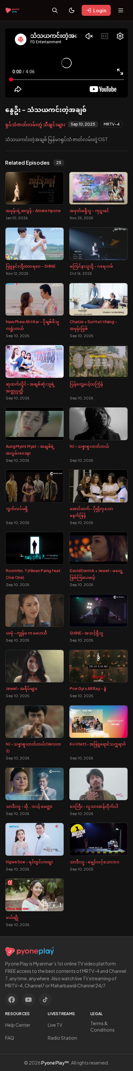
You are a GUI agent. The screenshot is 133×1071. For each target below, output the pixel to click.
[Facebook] (11, 999)
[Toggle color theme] (72, 10)
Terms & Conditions (102, 1026)
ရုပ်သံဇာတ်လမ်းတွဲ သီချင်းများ (35, 124)
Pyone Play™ (55, 1063)
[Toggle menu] (121, 10)
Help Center (17, 1025)
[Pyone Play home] (12, 10)
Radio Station (62, 1038)
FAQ (9, 1038)
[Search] (55, 10)
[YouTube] (28, 999)
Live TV (55, 1025)
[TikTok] (45, 999)
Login (99, 10)
